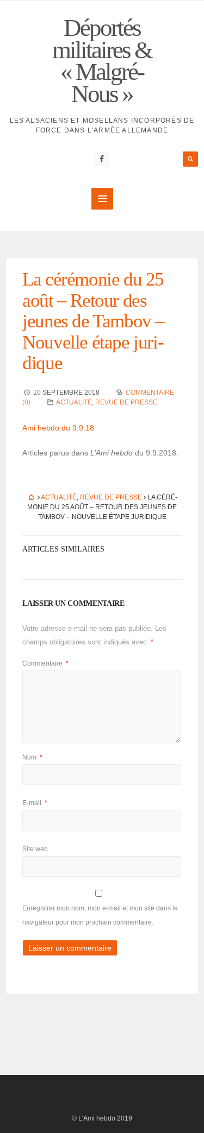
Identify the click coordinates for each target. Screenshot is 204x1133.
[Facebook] (101, 159)
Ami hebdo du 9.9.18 (58, 427)
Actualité (74, 402)
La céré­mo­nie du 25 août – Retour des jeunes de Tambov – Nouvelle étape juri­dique (93, 321)
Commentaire (45, 663)
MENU (102, 199)
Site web (35, 849)
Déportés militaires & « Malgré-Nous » (102, 60)
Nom (32, 757)
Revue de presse (126, 402)
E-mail (34, 803)
